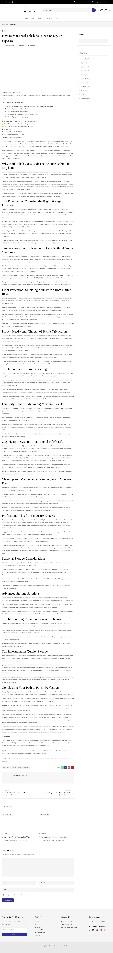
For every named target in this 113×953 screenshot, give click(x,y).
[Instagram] (12, 2)
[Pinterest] (104, 930)
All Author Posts (17, 779)
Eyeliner (83, 63)
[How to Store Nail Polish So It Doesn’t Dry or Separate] (62, 767)
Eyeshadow (84, 67)
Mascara (83, 82)
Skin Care (84, 90)
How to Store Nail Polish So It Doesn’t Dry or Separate (16, 767)
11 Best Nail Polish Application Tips (16, 837)
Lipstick (83, 74)
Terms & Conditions (39, 929)
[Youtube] (9, 2)
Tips (82, 94)
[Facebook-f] (2, 2)
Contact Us (37, 935)
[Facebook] (89, 930)
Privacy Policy (38, 927)
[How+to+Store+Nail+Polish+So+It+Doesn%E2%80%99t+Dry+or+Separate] (72, 767)
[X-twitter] (93, 930)
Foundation (84, 71)
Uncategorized (85, 98)
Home (3, 24)
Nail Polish (13, 24)
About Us (37, 921)
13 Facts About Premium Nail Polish (53, 837)
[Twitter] (6, 2)
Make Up (83, 78)
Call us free (27, 9)
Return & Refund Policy (40, 932)
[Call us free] (25, 7)
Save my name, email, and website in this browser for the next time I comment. (23, 895)
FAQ (36, 924)
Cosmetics (84, 59)
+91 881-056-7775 (69, 932)
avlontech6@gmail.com (10, 45)
